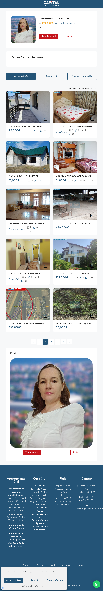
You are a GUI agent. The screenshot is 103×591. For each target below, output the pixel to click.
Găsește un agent (63, 489)
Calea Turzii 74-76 (87, 492)
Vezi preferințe (55, 580)
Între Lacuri (13, 511)
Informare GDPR (41, 586)
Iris (21, 511)
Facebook (27, 566)
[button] (96, 584)
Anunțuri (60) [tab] (21, 76)
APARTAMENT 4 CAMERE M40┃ (26, 274)
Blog (63, 495)
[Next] (63, 341)
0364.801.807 (88, 501)
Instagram (66, 566)
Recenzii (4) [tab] (52, 76)
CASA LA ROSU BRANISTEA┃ (24, 176)
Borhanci (11, 514)
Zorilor (21, 508)
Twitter (40, 566)
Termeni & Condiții (63, 502)
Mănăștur (20, 502)
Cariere (63, 492)
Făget (33, 502)
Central (10, 498)
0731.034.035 (88, 497)
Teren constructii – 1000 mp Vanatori (76, 324)
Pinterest (79, 566)
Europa (20, 514)
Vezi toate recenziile (65, 23)
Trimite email (49, 36)
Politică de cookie (26, 586)
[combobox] (87, 88)
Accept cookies (13, 580)
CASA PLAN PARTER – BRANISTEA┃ (27, 127)
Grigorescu (12, 517)
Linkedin (52, 566)
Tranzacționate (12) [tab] (82, 76)
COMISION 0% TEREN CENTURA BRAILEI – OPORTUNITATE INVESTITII (47, 324)
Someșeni (11, 508)
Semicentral (20, 498)
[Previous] (33, 341)
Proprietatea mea (63, 486)
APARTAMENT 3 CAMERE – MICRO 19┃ (76, 176)
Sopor (21, 520)
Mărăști (11, 502)
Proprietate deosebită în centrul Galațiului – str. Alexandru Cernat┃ (46, 224)
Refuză (34, 580)
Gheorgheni (15, 505)
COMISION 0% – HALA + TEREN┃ (74, 224)
